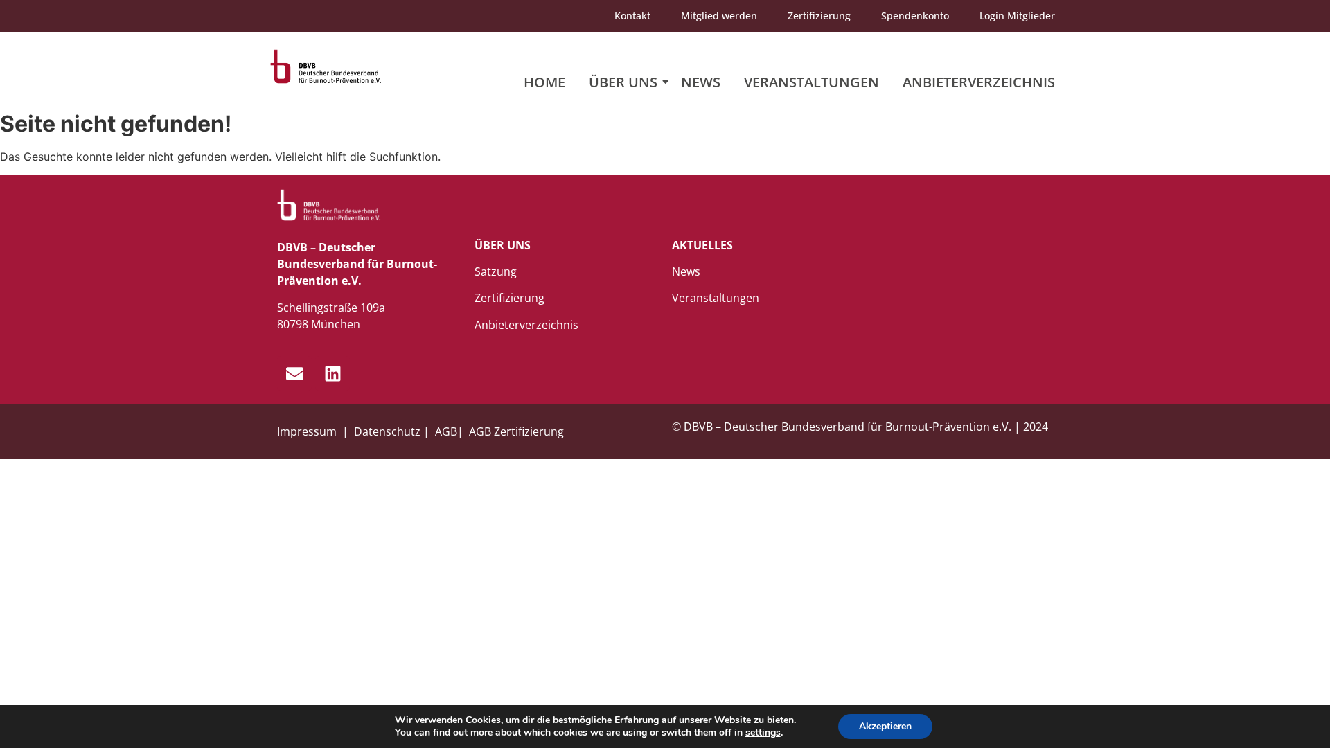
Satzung (496, 271)
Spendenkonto (915, 15)
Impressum (308, 431)
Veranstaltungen (811, 82)
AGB (446, 431)
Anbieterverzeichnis (979, 82)
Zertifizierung (819, 15)
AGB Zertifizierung (516, 431)
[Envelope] (294, 373)
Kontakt (632, 15)
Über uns (623, 82)
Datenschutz (387, 431)
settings (763, 733)
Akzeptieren (885, 726)
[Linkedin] (332, 373)
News (700, 82)
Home (544, 82)
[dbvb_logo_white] (329, 205)
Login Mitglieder (1017, 15)
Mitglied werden (719, 15)
